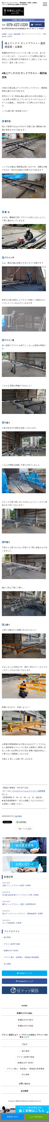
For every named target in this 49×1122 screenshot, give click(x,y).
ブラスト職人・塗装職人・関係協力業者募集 (21, 957)
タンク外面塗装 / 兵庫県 (11, 922)
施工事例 (17, 34)
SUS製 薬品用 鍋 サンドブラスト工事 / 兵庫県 (20, 893)
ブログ (10, 34)
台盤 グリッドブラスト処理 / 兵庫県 (16, 884)
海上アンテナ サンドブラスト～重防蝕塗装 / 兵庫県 (22, 912)
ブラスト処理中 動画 (12, 944)
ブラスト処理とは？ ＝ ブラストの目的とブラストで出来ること (24, 1036)
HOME (4, 34)
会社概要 (24, 1091)
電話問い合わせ (13, 1116)
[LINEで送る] (21, 822)
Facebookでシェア (25, 981)
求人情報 (7, 964)
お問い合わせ (24, 1084)
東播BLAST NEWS (11, 951)
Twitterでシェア (25, 973)
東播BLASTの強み (24, 1013)
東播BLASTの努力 (25, 1020)
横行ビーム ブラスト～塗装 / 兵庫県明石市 (19, 903)
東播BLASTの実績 (25, 1026)
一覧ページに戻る (24, 829)
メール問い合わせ (37, 1116)
